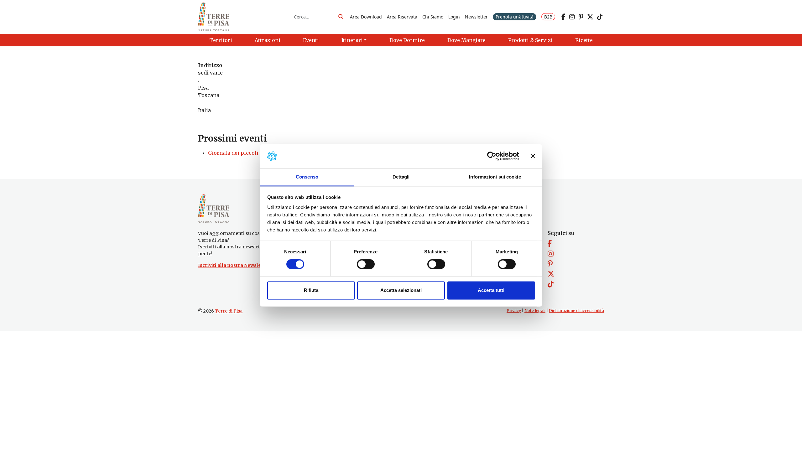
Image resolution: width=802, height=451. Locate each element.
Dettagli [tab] (401, 176)
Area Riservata (402, 17)
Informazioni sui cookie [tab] (495, 176)
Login (454, 17)
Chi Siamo (432, 17)
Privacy (514, 310)
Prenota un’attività (515, 17)
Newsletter (476, 17)
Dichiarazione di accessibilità (576, 310)
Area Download (366, 17)
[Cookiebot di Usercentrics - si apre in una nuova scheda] (491, 156)
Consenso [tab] (307, 176)
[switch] (366, 264)
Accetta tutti (491, 290)
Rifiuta (311, 290)
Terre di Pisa (228, 311)
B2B (548, 17)
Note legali (534, 310)
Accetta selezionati (401, 290)
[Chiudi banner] (533, 156)
